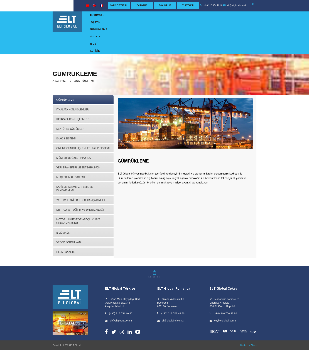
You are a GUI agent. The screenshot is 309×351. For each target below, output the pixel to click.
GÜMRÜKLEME (98, 29)
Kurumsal (97, 15)
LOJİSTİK (94, 22)
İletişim (94, 50)
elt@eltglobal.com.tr (236, 5)
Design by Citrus (248, 345)
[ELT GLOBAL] (67, 21)
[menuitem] (87, 5)
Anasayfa (59, 80)
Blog (92, 43)
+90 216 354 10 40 (213, 5)
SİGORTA (95, 36)
